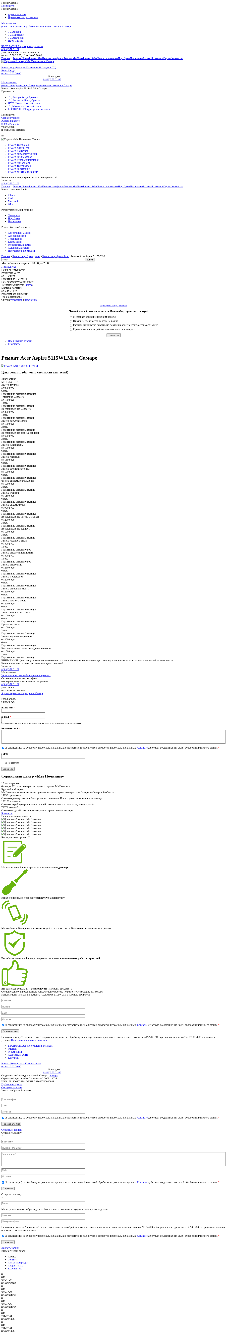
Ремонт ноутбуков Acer (55, 256)
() (52, 79)
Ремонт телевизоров (19, 165)
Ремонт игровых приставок (23, 159)
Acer (37, 256)
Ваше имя (8, 707)
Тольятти (13, 1259)
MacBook (13, 201)
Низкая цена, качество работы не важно (95, 321)
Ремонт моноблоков (19, 162)
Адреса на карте (17, 14)
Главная (5, 58)
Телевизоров (15, 238)
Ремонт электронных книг (23, 171)
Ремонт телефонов (53, 58)
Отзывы (12, 1048)
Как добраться (29, 97)
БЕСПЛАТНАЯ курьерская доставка (22, 46)
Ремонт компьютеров (20, 156)
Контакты (177, 58)
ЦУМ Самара (15, 40)
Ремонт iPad (36, 58)
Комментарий (10, 728)
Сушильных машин (19, 247)
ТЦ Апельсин (16, 37)
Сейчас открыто (10, 117)
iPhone (11, 195)
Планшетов (136, 58)
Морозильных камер (19, 244)
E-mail (6, 716)
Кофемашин (15, 241)
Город (4, 753)
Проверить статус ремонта (23, 17)
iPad (10, 198)
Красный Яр (15, 1268)
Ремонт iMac (90, 58)
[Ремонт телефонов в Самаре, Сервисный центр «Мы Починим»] (27, 61)
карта (29, 284)
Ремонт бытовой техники (22, 153)
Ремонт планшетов (18, 147)
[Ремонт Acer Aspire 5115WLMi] (20, 365)
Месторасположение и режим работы (94, 316)
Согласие (142, 747)
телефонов (16, 299)
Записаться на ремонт (13, 675)
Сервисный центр (18, 1054)
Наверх (54, 1075)
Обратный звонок (11, 1129)
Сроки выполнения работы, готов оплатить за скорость (104, 329)
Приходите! (8, 266)
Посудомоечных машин (21, 250)
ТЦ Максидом (16, 34)
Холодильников (17, 235)
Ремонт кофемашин (19, 168)
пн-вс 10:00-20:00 (11, 73)
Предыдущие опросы (20, 340)
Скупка (167, 58)
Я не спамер (12, 762)
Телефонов (14, 215)
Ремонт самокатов (107, 58)
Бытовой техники (153, 58)
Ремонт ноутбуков (18, 150)
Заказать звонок (10, 1247)
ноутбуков (31, 299)
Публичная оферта (11, 1084)
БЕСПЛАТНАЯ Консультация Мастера (30, 1045)
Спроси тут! (8, 701)
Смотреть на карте (11, 1087)
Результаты (14, 343)
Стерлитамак (15, 1265)
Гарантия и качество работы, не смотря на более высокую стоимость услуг (115, 325)
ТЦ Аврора (14, 31)
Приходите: (7, 5)
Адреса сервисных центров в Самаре (22, 693)
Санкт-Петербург (18, 1262)
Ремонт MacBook (73, 58)
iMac (10, 204)
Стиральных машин (19, 232)
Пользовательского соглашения (29, 1040)
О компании (15, 1051)
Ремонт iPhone (21, 58)
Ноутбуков (124, 58)
